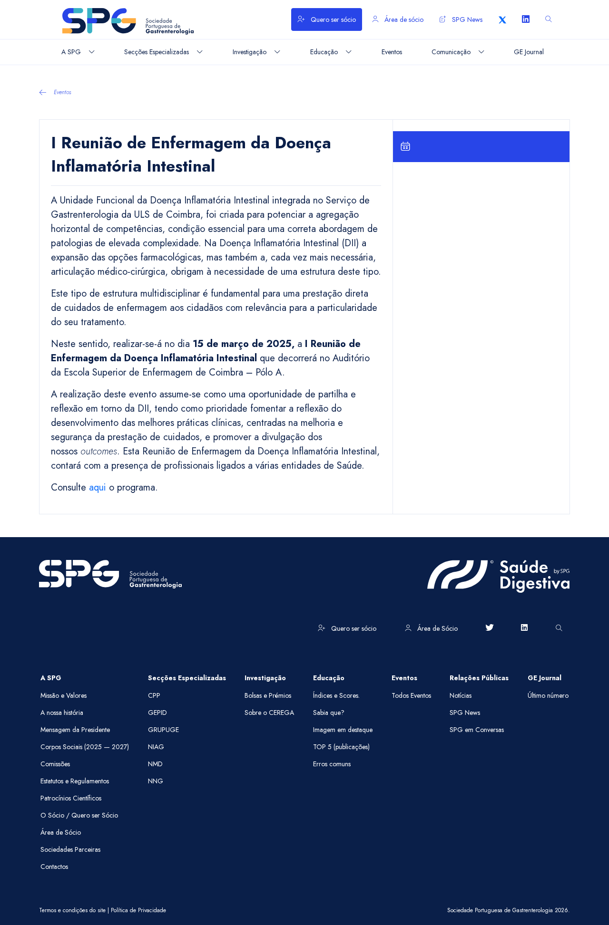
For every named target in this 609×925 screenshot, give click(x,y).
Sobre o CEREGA (269, 712)
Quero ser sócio (332, 19)
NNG (155, 781)
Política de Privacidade (138, 910)
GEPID (157, 712)
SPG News (466, 19)
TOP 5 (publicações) (341, 747)
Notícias (460, 695)
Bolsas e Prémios (268, 695)
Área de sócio (403, 19)
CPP (154, 695)
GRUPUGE (163, 729)
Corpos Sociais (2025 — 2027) (84, 747)
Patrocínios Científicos (70, 798)
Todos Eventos (411, 695)
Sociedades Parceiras (70, 849)
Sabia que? (328, 712)
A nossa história (61, 712)
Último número (548, 695)
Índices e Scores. (336, 695)
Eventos (62, 92)
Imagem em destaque (343, 729)
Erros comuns (332, 764)
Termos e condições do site (72, 910)
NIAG (156, 747)
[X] (502, 19)
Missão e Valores (63, 695)
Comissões (55, 764)
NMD (155, 764)
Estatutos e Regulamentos (74, 781)
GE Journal (544, 678)
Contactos (54, 866)
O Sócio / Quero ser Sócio (79, 815)
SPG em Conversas (477, 729)
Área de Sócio (436, 628)
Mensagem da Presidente (75, 729)
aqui (97, 487)
